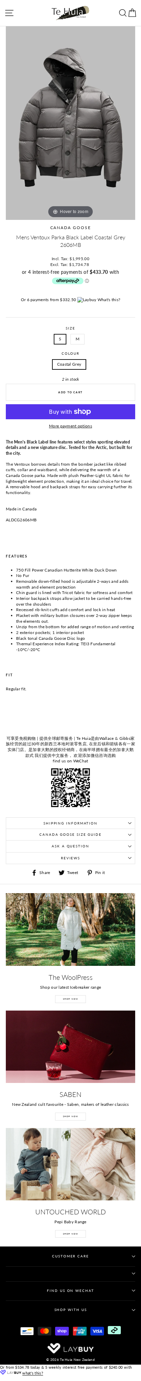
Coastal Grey (69, 364)
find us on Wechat (70, 1291)
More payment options (70, 425)
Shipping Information (70, 823)
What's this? (109, 299)
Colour (70, 353)
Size (70, 328)
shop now (70, 1233)
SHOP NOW (70, 999)
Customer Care (70, 1256)
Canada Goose (70, 227)
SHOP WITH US (70, 1310)
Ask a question (70, 846)
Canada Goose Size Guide (70, 834)
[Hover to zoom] (70, 122)
